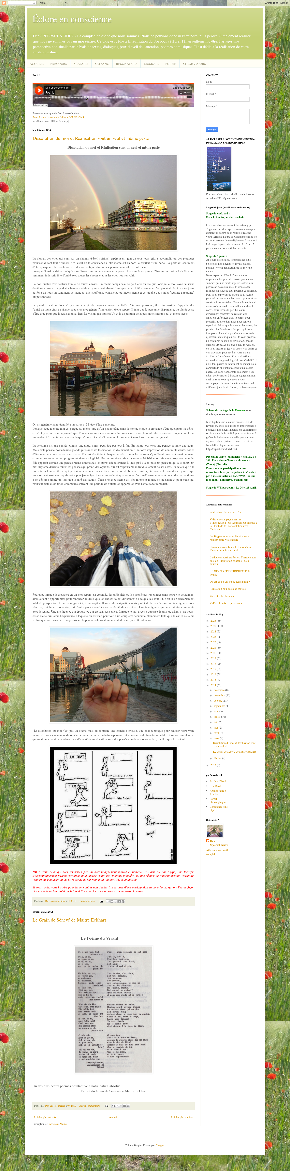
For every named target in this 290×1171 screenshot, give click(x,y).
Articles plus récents (45, 1117)
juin (216, 722)
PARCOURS (58, 63)
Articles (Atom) (58, 1124)
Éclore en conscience (72, 18)
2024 (213, 631)
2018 (213, 664)
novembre (220, 695)
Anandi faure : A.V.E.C (218, 792)
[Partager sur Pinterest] (123, 901)
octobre (218, 700)
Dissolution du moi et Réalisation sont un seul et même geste (91, 138)
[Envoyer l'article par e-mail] (101, 901)
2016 (213, 674)
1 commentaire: (87, 901)
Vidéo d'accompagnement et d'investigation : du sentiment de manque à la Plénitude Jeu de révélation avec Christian (233, 524)
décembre (219, 690)
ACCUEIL (37, 63)
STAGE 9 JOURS (194, 63)
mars (217, 738)
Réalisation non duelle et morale (228, 589)
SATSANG (102, 63)
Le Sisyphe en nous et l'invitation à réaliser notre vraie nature (229, 537)
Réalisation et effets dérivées (225, 512)
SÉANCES (81, 63)
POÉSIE (170, 63)
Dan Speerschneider (219, 843)
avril (217, 733)
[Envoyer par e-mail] (108, 901)
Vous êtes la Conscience (223, 596)
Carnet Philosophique (217, 800)
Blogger (160, 1145)
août (216, 711)
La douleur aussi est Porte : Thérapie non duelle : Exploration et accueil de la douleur (233, 560)
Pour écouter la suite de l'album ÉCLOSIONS (58, 117)
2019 (213, 658)
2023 (213, 637)
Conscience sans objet (218, 808)
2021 (213, 647)
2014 (213, 685)
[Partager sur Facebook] (119, 901)
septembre (220, 706)
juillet (217, 717)
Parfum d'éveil (218, 781)
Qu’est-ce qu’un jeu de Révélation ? (230, 581)
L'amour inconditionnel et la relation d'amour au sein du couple (230, 548)
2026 (213, 620)
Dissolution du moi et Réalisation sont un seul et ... (234, 744)
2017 (213, 669)
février (218, 758)
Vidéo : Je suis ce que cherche (226, 603)
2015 (213, 679)
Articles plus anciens (181, 1117)
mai (216, 727)
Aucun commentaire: (90, 1105)
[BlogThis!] (112, 901)
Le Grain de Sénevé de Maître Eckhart (69, 920)
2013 (213, 765)
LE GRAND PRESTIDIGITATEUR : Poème (231, 572)
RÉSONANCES (126, 63)
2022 (213, 642)
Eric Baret (215, 786)
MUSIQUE (151, 63)
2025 (213, 626)
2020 (213, 653)
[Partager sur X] (116, 901)
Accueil (113, 1117)
